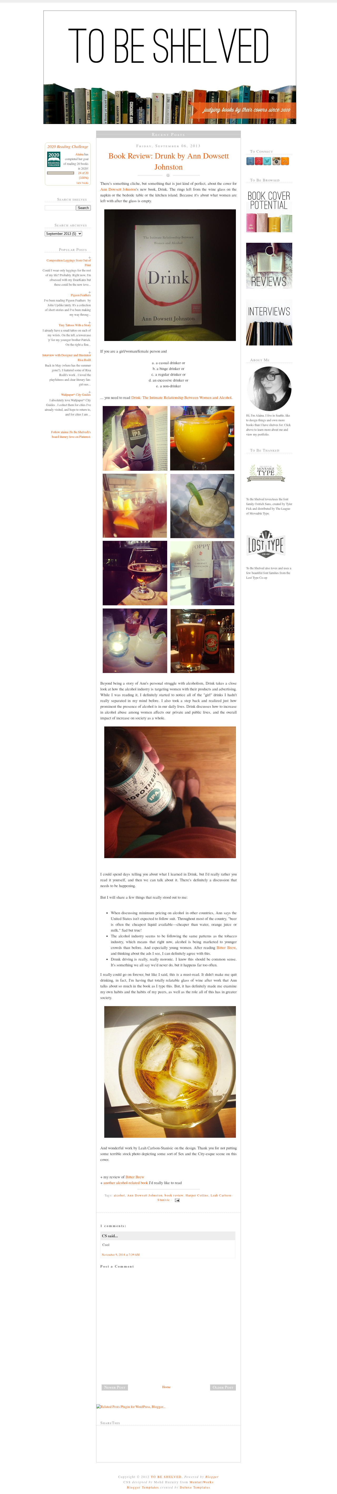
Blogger (212, 1477)
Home (166, 1386)
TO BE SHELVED (166, 1477)
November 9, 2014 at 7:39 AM (121, 1254)
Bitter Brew (226, 947)
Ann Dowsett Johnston (118, 189)
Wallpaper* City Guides (76, 394)
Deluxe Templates (195, 1487)
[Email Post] (176, 1200)
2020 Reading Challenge (67, 146)
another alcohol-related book (125, 1182)
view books (82, 183)
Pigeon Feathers (81, 295)
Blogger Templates (143, 1487)
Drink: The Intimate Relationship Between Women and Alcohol (181, 397)
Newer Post (114, 1387)
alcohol (119, 1195)
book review (174, 1195)
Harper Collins (197, 1195)
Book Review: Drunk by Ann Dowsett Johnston (168, 161)
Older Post (223, 1387)
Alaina (79, 154)
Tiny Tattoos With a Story (75, 325)
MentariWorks (202, 1482)
